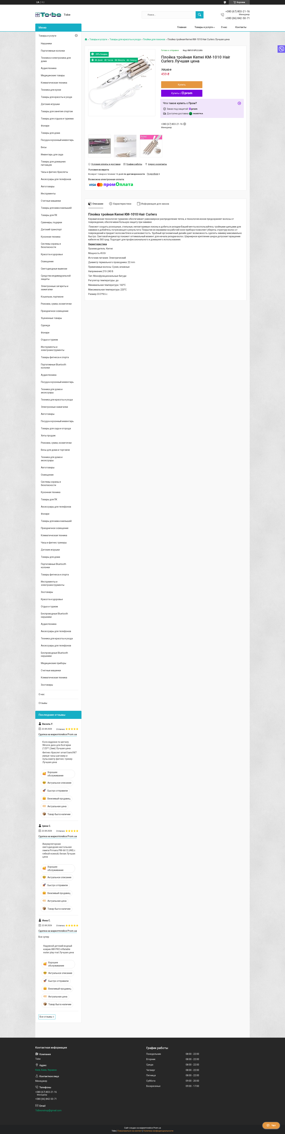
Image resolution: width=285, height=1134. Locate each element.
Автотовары (47, 186)
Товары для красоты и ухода (125, 39)
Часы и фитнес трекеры (54, 542)
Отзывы (43, 703)
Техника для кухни (51, 89)
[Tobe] (48, 15)
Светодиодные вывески (54, 268)
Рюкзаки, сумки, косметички (56, 303)
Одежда (45, 325)
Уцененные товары (51, 318)
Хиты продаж (48, 435)
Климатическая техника (54, 82)
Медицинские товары (53, 75)
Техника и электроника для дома (56, 59)
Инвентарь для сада (52, 154)
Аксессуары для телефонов (56, 179)
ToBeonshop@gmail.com (48, 1110)
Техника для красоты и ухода (57, 399)
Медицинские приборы (53, 663)
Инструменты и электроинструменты (52, 349)
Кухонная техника (50, 236)
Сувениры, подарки (51, 222)
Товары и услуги (204, 27)
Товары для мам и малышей (56, 208)
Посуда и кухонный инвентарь (57, 140)
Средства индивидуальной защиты (56, 277)
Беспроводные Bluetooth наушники (54, 615)
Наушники (46, 43)
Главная (181, 27)
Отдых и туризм (49, 339)
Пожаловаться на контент (129, 1131)
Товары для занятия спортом (57, 111)
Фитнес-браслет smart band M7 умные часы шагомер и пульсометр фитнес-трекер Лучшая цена (59, 757)
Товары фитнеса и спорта (55, 357)
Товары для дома (50, 133)
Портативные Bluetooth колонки (53, 366)
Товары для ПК (49, 215)
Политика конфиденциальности (158, 1131)
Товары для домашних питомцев (53, 163)
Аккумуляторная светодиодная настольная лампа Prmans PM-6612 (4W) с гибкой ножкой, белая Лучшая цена (58, 850)
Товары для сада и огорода (56, 428)
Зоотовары (47, 592)
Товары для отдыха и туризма (57, 118)
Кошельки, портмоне (52, 296)
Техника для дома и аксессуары (52, 391)
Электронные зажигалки (54, 407)
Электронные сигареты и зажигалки (54, 288)
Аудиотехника (48, 68)
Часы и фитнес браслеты (54, 172)
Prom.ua (157, 1128)
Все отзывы (46, 1016)
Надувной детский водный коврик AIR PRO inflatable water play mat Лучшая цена (58, 949)
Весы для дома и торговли (55, 450)
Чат (273, 1125)
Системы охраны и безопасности (51, 245)
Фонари (45, 125)
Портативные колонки (53, 50)
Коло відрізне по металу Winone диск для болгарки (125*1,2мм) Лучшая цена (56, 745)
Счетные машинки (51, 200)
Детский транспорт (51, 229)
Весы (44, 147)
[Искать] (200, 14)
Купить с (176, 93)
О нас (224, 27)
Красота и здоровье (52, 254)
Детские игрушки (50, 104)
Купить (182, 84)
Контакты (240, 27)
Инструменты (48, 193)
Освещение (47, 261)
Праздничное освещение (54, 311)
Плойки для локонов (154, 39)
